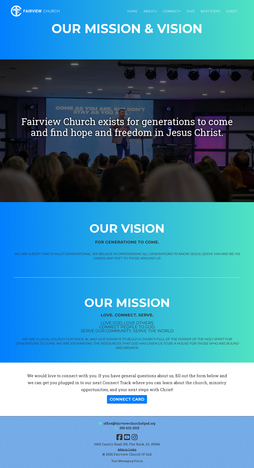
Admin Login (127, 449)
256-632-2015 (129, 428)
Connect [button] (171, 11)
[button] (127, 399)
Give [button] (191, 11)
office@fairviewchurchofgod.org (129, 423)
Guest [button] (231, 11)
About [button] (149, 11)
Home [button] (132, 11)
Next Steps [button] (210, 11)
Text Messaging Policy (127, 461)
